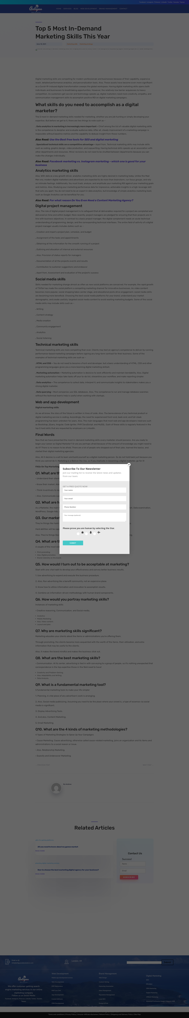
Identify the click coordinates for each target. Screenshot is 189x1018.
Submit (73, 543)
